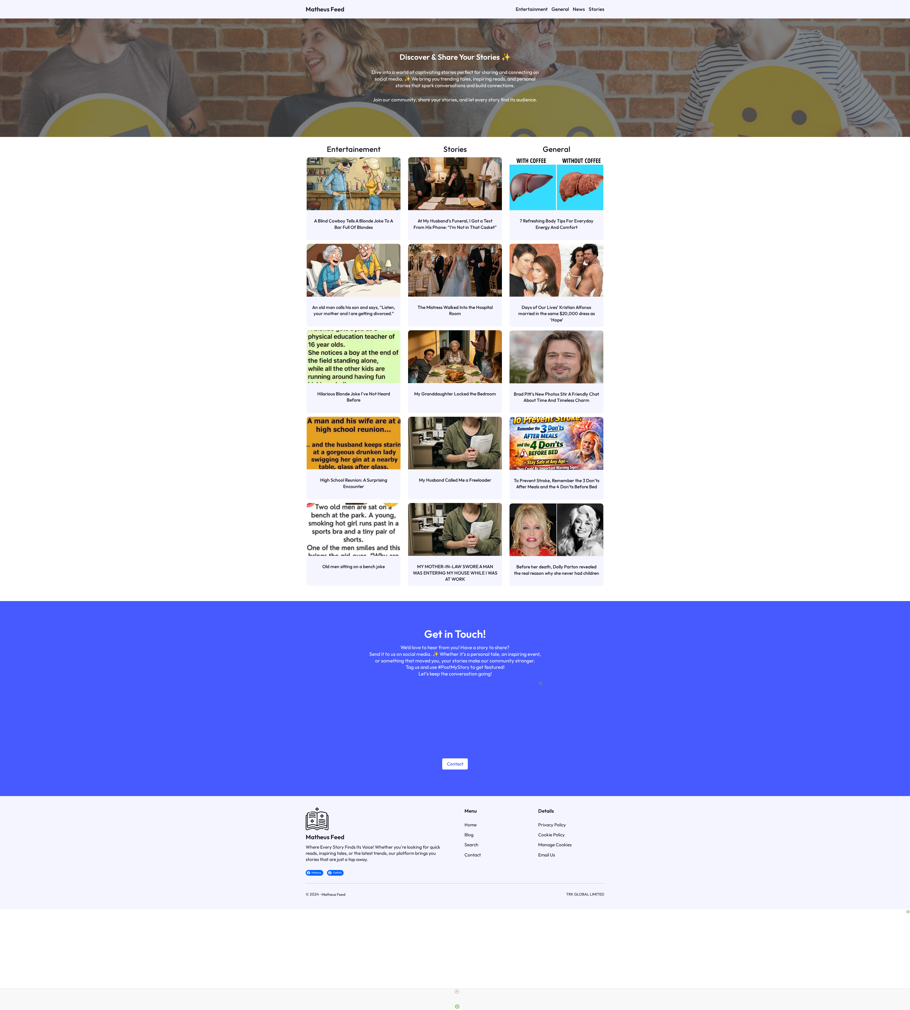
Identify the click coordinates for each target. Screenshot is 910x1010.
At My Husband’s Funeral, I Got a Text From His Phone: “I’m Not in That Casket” (455, 224)
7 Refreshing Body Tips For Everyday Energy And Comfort (556, 224)
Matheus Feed (325, 9)
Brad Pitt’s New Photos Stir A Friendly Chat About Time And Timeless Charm (556, 397)
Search (471, 844)
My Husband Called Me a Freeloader (455, 480)
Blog (468, 835)
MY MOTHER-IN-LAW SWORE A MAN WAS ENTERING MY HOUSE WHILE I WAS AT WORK (455, 573)
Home (470, 825)
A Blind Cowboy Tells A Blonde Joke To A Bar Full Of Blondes (353, 224)
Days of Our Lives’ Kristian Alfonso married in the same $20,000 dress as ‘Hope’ (556, 313)
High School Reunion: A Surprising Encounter (353, 483)
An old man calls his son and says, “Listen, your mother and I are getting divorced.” (353, 310)
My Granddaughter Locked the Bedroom (455, 394)
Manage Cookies (555, 844)
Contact (455, 764)
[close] (457, 991)
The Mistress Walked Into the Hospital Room (455, 310)
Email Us (546, 855)
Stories (455, 149)
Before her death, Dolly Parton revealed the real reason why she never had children (556, 570)
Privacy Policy (552, 825)
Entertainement (354, 149)
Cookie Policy (551, 835)
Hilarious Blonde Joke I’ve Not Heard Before (353, 397)
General (556, 149)
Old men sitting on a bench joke (353, 566)
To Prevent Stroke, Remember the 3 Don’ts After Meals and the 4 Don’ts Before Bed (556, 483)
